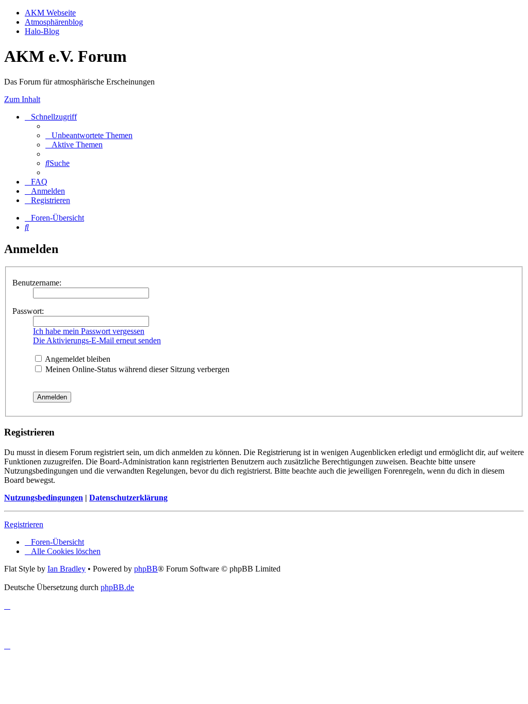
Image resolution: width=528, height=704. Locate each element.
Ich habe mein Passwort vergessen (88, 331)
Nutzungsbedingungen (43, 497)
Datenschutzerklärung (128, 497)
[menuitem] (89, 135)
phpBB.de (117, 587)
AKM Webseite (50, 12)
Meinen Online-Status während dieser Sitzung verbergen (136, 369)
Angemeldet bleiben (76, 359)
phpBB (146, 568)
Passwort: (28, 311)
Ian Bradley (66, 568)
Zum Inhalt (22, 99)
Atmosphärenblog (54, 22)
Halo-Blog (42, 31)
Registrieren (23, 524)
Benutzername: (36, 282)
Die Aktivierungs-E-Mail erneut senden (97, 340)
